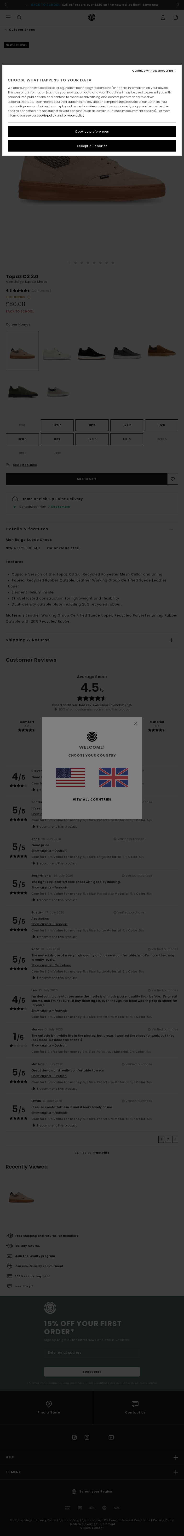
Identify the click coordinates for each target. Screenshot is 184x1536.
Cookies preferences (92, 131)
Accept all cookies (92, 146)
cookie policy (46, 115)
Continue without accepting (152, 71)
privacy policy (74, 115)
